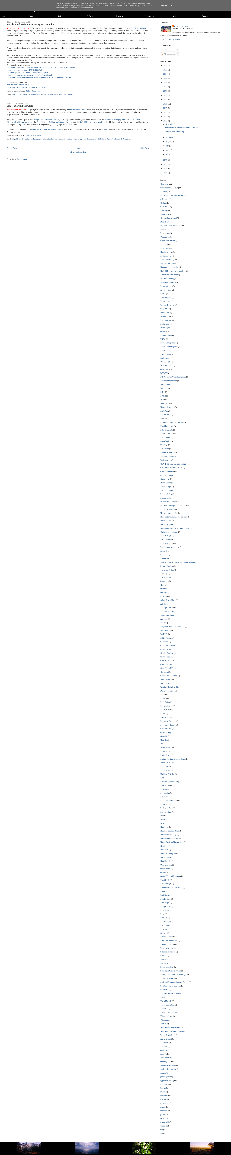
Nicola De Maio (166, 524)
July (167, 146)
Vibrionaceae (165, 1020)
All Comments (169, 54)
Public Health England (169, 347)
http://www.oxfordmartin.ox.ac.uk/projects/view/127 (27, 87)
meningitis (164, 1103)
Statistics (163, 210)
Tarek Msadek (165, 1001)
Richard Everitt (166, 937)
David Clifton (165, 483)
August (169, 142)
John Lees (164, 766)
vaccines (163, 1126)
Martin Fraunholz (167, 490)
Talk (162, 997)
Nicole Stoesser (166, 857)
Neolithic (163, 846)
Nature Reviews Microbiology (171, 842)
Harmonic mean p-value (169, 267)
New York (164, 850)
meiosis (163, 1099)
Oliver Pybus (165, 869)
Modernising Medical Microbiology (35, 94)
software (163, 596)
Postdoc (163, 229)
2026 (165, 65)
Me (161, 816)
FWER (163, 396)
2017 (165, 99)
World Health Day (167, 1035)
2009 (165, 169)
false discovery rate (167, 1065)
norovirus (164, 592)
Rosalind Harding (167, 944)
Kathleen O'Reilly (167, 774)
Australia (163, 619)
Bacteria (163, 191)
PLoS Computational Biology (171, 422)
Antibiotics (164, 214)
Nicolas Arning (166, 252)
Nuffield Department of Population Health (176, 528)
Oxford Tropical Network (170, 876)
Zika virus (164, 1043)
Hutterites (164, 740)
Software (90, 16)
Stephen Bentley (166, 566)
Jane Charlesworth (167, 763)
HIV (22, 139)
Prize (162, 914)
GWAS (163, 203)
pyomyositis (165, 1122)
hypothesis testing (167, 1080)
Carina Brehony (166, 649)
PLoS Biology (165, 536)
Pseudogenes (165, 925)
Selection (163, 199)
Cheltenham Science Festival (171, 468)
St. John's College (167, 978)
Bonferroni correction (168, 381)
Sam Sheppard (165, 297)
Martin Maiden (166, 494)
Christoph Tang (166, 664)
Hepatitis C (16, 139)
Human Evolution (167, 407)
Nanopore (164, 827)
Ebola (162, 695)
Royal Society (165, 290)
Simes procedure (166, 967)
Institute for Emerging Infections (117, 120)
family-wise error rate (168, 1069)
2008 (165, 173)
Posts (165, 50)
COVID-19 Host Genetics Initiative (173, 464)
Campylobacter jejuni (168, 218)
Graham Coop (165, 732)
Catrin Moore (165, 657)
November (170, 124)
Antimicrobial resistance (169, 275)
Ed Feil (163, 698)
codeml (163, 1054)
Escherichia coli (166, 324)
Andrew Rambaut (167, 452)
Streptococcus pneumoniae (170, 986)
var (161, 1130)
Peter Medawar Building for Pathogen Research (55, 122)
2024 (165, 74)
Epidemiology (165, 320)
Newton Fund (165, 521)
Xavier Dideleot (166, 577)
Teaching (163, 574)
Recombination (166, 286)
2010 (165, 164)
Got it (172, 5)
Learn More (163, 5)
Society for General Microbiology (173, 975)
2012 (165, 121)
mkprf (162, 1107)
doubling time (165, 1061)
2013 (165, 117)
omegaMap (164, 369)
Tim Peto (163, 445)
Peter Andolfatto (166, 430)
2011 (165, 160)
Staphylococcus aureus (169, 188)
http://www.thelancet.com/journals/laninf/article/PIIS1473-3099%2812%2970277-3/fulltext (41, 68)
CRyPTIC (164, 309)
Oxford (163, 331)
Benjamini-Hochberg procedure (172, 626)
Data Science (165, 683)
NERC (163, 819)
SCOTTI (163, 555)
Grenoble (163, 736)
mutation (163, 1111)
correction (164, 581)
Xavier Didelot (166, 1039)
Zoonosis (163, 1046)
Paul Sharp (164, 895)
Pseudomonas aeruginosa (170, 547)
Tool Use (163, 1009)
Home (3, 16)
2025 (165, 70)
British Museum (166, 638)
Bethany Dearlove (167, 305)
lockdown (164, 1084)
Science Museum (166, 963)
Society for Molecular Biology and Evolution (177, 562)
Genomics (164, 184)
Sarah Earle (164, 558)
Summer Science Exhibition (171, 993)
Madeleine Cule (166, 808)
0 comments (36, 91)
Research (119, 16)
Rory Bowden (165, 354)
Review (163, 933)
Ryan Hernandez (166, 948)
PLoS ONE (164, 880)
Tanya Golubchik (167, 570)
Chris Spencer (165, 661)
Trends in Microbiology (169, 1012)
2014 (165, 112)
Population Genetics (168, 282)
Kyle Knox (164, 785)
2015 (165, 108)
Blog (31, 16)
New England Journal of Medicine (173, 517)
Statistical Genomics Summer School (174, 982)
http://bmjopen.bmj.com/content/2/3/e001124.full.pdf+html (29, 72)
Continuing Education (168, 676)
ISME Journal (165, 748)
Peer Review (165, 899)
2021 (165, 83)
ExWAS (163, 714)
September (170, 137)
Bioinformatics (166, 460)
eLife (162, 585)
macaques (164, 1096)
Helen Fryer (165, 328)
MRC (162, 418)
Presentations (165, 437)
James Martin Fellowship (20, 105)
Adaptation (164, 449)
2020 (165, 87)
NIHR (162, 823)
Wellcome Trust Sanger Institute (172, 1031)
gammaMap (164, 1073)
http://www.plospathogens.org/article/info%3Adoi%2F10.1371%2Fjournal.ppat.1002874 (40, 77)
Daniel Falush (165, 680)
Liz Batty (163, 797)
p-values (163, 1115)
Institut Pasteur (166, 755)
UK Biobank (165, 362)
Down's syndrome (167, 691)
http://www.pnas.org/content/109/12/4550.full (24, 70)
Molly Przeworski (167, 509)
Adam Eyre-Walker (167, 600)
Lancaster (164, 789)
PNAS (162, 339)
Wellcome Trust (166, 366)
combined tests (166, 1058)
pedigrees (164, 1118)
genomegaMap (166, 1077)
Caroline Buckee (166, 653)
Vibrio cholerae (166, 1016)
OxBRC (163, 872)
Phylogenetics (165, 256)
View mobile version (78, 152)
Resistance (164, 929)
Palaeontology (165, 884)
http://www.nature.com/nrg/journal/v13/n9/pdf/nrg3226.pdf (29, 75)
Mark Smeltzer (166, 812)
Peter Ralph (164, 903)
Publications (149, 16)
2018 (165, 95)
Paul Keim (164, 891)
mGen (162, 1092)
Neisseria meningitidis (168, 513)
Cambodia (164, 642)
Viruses (163, 1024)
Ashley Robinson (167, 611)
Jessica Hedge (165, 487)
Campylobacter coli (167, 645)
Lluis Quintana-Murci (168, 801)
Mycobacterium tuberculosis (171, 226)
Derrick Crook (17, 94)
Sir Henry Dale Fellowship (170, 971)
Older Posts (144, 148)
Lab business (52, 139)
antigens (163, 1050)
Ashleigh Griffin (166, 608)
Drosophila (164, 388)
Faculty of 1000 (166, 717)
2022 (165, 78)
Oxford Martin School (55, 94)
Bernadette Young (167, 260)
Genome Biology (166, 729)
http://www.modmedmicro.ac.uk (19, 85)
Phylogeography (166, 543)
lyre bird (163, 1088)
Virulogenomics (166, 237)
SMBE (163, 294)
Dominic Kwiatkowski (169, 687)
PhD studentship (166, 434)
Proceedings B (165, 922)
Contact (205, 16)
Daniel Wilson (181, 26)
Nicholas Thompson (168, 854)
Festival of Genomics (168, 721)
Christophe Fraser (167, 471)
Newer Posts (12, 148)
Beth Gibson (165, 630)
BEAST (163, 373)
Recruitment (68, 94)
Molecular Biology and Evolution (173, 506)
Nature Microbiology (168, 835)
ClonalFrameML (166, 668)
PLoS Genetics (166, 335)
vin (161, 1133)
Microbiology (165, 248)
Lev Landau (165, 793)
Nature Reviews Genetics (170, 838)
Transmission (165, 301)
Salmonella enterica (167, 952)
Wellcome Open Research (170, 1027)
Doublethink (165, 316)
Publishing (164, 350)
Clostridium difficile (168, 241)
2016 (165, 104)
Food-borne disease (167, 725)
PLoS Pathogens (166, 426)
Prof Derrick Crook (138, 28)
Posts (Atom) (22, 159)
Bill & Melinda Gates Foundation (173, 377)
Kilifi (162, 778)
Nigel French (165, 861)
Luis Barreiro (165, 804)
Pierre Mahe (165, 910)
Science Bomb (165, 959)
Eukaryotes (164, 710)
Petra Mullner (165, 540)
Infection (163, 751)
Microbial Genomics (168, 502)
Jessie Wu (164, 411)
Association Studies (167, 615)
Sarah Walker (165, 441)
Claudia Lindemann (167, 475)
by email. (105, 129)
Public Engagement (167, 343)
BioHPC (163, 634)
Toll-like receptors (167, 1005)
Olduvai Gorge (166, 865)
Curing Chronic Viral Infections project (47, 120)
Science (163, 956)
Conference (164, 479)
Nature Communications (169, 831)
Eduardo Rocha (166, 706)
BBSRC (163, 623)
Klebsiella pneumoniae (169, 782)
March (168, 150)
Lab (59, 16)
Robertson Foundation (168, 940)
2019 (165, 91)
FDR (162, 392)
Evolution (164, 245)
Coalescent (164, 672)
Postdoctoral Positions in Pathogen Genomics (30, 24)
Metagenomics (165, 498)
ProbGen (163, 918)
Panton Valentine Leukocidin (171, 888)
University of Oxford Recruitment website (47, 129)
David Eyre (164, 313)
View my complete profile (170, 39)
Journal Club (165, 770)
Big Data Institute (167, 263)
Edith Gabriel (165, 702)
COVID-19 (164, 207)
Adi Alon (163, 604)
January (169, 154)
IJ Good (163, 744)
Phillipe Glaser (166, 906)
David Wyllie (165, 384)
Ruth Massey (165, 358)
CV (174, 16)
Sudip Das (164, 990)
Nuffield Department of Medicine (92, 122)
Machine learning (167, 279)
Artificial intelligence (168, 456)
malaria (163, 589)
